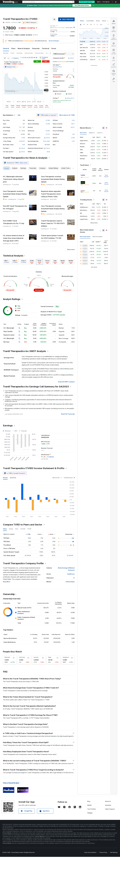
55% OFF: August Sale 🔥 (87, 2)
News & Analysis (24, 48)
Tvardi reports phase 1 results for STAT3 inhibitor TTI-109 (52, 237)
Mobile (89, 805)
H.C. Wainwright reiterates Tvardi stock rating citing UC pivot (13, 179)
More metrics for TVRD (67, 115)
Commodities (90, 21)
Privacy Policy (103, 852)
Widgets (90, 813)
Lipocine (36, 657)
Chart (13, 48)
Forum (53, 48)
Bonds (98, 21)
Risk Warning (113, 852)
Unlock (29, 555)
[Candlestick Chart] (5, 58)
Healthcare (71, 574)
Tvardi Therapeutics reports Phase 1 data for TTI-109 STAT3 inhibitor (52, 223)
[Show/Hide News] (40, 58)
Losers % (99, 132)
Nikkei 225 (83, 53)
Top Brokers (84, 165)
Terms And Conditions (90, 852)
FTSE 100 (82, 41)
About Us (108, 801)
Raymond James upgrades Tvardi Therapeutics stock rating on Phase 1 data (51, 193)
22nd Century (22, 657)
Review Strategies (54, 41)
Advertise (108, 805)
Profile (12, 53)
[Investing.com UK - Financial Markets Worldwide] (10, 2)
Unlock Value (69, 27)
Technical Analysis (13, 255)
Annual (5, 477)
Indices (82, 21)
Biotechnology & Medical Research (66, 569)
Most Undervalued (85, 236)
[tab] (6, 262)
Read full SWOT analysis (66, 382)
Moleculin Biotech (9, 657)
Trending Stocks (86, 200)
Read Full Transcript (68, 414)
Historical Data (29, 53)
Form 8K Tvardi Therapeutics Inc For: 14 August (15, 207)
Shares (104, 21)
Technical (45, 48)
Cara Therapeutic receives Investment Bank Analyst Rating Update (52, 179)
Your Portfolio (91, 809)
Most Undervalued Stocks (86, 231)
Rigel (49, 657)
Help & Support (110, 809)
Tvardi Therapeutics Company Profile (23, 563)
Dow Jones (83, 56)
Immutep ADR (66, 657)
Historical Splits (39, 53)
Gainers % (92, 132)
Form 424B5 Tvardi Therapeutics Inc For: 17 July (13, 222)
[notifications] (112, 2)
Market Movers (85, 128)
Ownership (19, 53)
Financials (36, 48)
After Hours (9, 35)
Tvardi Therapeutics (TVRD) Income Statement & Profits (33, 468)
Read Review (106, 175)
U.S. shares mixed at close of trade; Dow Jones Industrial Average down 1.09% (13, 238)
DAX (81, 44)
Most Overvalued (97, 236)
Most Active (83, 132)
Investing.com (12, 199)
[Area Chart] (8, 58)
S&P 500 (82, 50)
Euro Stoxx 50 (84, 47)
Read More (6, 581)
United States (70, 581)
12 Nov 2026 (46, 141)
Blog (88, 801)
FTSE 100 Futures (85, 59)
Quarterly (13, 477)
